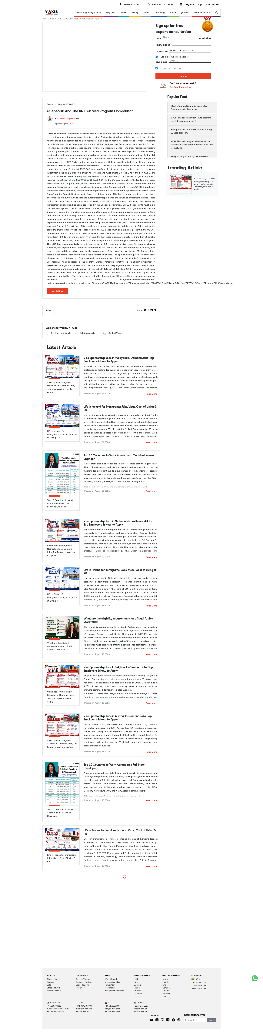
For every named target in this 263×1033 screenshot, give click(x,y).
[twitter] (145, 310)
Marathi (137, 1018)
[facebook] (148, 310)
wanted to (205, 38)
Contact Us (212, 4)
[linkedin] (155, 310)
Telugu (137, 1015)
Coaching (159, 12)
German (166, 1015)
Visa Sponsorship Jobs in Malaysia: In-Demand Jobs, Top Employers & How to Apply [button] (119, 360)
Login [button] (200, 4)
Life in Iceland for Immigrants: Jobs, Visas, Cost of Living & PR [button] (120, 408)
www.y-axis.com (198, 1015)
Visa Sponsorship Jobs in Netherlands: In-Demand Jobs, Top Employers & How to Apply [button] (118, 523)
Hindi (136, 1006)
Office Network (53, 1015)
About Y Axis (52, 1006)
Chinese (166, 1012)
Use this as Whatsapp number (174, 57)
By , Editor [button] (67, 118)
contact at (162, 51)
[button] (58, 333)
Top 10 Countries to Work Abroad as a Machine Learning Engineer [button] (119, 457)
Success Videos (83, 1006)
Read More (151, 393)
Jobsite (185, 12)
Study (135, 12)
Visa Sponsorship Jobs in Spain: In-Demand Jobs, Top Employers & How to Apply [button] (117, 881)
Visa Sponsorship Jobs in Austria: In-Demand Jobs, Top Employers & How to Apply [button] (118, 718)
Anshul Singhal (65, 118)
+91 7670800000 (198, 1009)
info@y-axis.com (198, 1012)
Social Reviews (82, 1012)
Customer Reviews (84, 1009)
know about (163, 45)
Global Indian (202, 12)
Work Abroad (111, 1006)
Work (123, 12)
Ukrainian (166, 1020)
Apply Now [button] (57, 291)
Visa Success (81, 1015)
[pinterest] (151, 310)
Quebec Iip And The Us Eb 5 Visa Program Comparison (79, 19)
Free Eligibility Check (89, 12)
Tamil (136, 1009)
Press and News (54, 1018)
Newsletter (110, 1012)
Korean (165, 1018)
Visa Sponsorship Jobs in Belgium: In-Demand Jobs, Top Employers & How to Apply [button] (118, 669)
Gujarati (137, 1012)
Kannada (138, 1020)
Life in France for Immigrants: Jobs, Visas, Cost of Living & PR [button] (120, 832)
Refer (173, 12)
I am (158, 38)
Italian (165, 1023)
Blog (52, 19)
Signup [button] (190, 4)
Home (45, 19)
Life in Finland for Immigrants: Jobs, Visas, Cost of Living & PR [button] (120, 572)
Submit (183, 76)
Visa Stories (110, 1015)
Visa (146, 12)
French (165, 1009)
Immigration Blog (112, 1009)
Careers (50, 1009)
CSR (49, 1012)
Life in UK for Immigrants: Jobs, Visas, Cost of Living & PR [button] (119, 936)
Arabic (165, 1006)
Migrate (110, 12)
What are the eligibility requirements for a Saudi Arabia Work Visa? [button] (118, 620)
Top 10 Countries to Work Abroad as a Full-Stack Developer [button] (114, 766)
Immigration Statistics (114, 1018)
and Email (162, 62)
